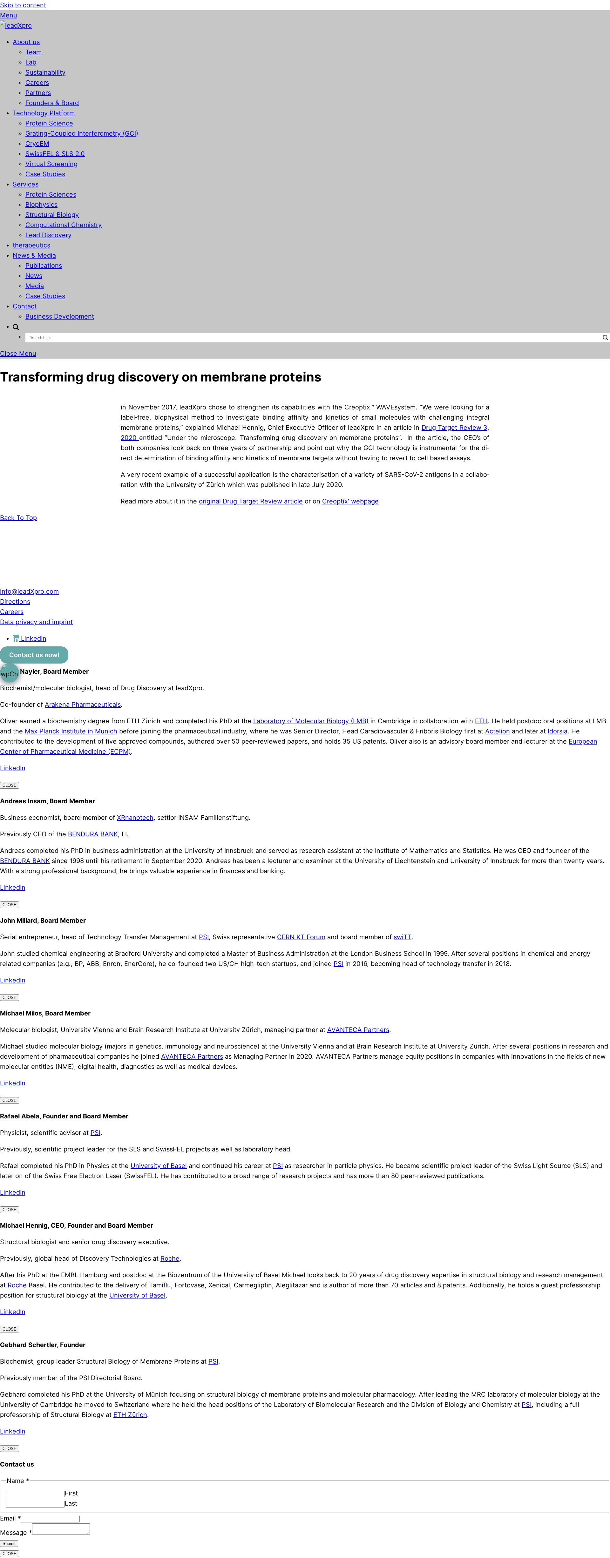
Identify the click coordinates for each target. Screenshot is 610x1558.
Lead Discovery (48, 235)
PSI (204, 937)
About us (26, 42)
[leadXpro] (16, 25)
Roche (170, 1258)
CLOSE (10, 785)
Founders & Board (52, 103)
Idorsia (557, 731)
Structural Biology (52, 215)
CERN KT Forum (301, 937)
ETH (481, 721)
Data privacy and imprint (36, 622)
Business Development (59, 316)
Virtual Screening (51, 164)
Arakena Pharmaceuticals (83, 704)
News (33, 276)
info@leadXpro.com (29, 591)
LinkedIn (12, 768)
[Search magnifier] (605, 337)
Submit (9, 1543)
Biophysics (41, 204)
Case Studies (45, 174)
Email (10, 1518)
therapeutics (31, 245)
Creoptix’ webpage (350, 501)
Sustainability (45, 72)
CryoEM (37, 143)
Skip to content (23, 5)
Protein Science (49, 123)
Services (25, 184)
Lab (30, 62)
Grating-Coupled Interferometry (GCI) (81, 133)
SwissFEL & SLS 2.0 (55, 154)
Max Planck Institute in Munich (71, 731)
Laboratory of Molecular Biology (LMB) (311, 721)
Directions (15, 601)
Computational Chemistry (63, 225)
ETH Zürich (130, 1415)
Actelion (497, 731)
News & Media (34, 255)
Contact (25, 306)
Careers (37, 82)
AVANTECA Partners (358, 1030)
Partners (38, 93)
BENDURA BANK (93, 834)
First (71, 1493)
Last (71, 1503)
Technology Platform (44, 113)
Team (33, 52)
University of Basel (159, 1166)
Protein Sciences (50, 194)
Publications (43, 265)
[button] (16, 326)
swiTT (402, 937)
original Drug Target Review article (251, 501)
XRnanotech (135, 817)
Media (34, 286)
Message (16, 1532)
